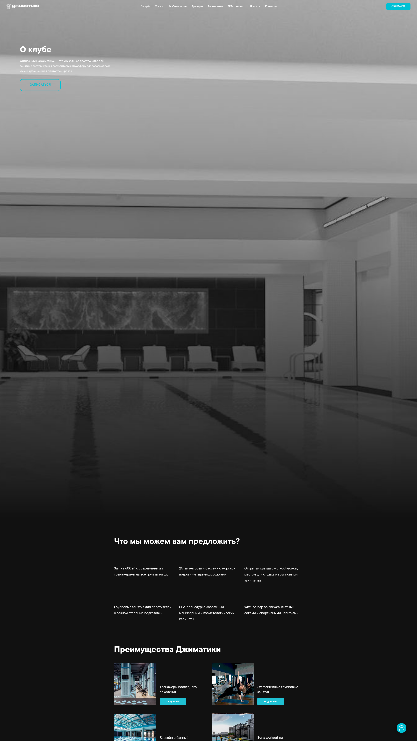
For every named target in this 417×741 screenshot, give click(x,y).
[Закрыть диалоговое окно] (411, 5)
